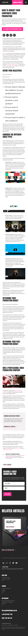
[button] (25, 531)
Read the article (10, 527)
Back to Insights (7, 464)
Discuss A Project (17, 2)
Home (3, 558)
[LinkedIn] (3, 563)
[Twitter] (13, 563)
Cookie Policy (10, 625)
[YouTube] (16, 563)
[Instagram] (6, 563)
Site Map (15, 625)
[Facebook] (10, 563)
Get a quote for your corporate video (12, 29)
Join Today (7, 494)
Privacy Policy (4, 625)
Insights (6, 558)
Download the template (9, 426)
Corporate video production (13, 64)
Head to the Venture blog (8, 550)
